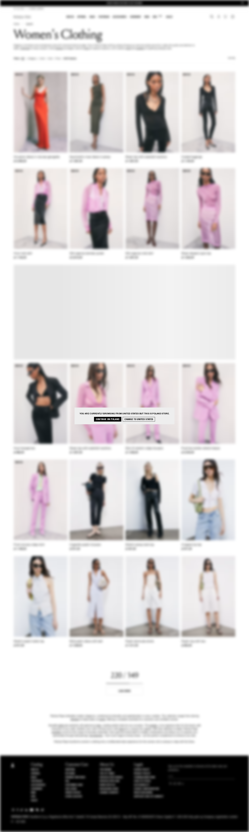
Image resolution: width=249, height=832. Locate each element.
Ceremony (135, 17)
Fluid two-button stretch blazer (200, 448)
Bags (92, 17)
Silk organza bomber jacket (87, 253)
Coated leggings (191, 157)
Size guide (71, 789)
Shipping (70, 769)
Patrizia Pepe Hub (110, 781)
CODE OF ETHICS (142, 781)
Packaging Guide (109, 789)
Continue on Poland (107, 419)
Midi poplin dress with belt (86, 641)
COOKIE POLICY (142, 769)
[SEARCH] (212, 17)
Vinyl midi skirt (23, 253)
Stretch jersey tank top (140, 545)
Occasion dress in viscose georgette (37, 157)
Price (57, 59)
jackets (153, 725)
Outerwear (25, 49)
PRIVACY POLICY (142, 773)
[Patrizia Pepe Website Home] (22, 17)
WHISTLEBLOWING (143, 792)
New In (70, 17)
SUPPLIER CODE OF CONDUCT (149, 796)
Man (146, 17)
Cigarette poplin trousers (85, 545)
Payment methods (75, 777)
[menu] (119, 17)
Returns (70, 773)
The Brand (105, 769)
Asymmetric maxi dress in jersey (90, 157)
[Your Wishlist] (225, 17)
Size (50, 59)
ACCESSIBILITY (142, 785)
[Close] (242, 3)
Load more (124, 691)
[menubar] (119, 17)
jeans (122, 729)
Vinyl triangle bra (24, 448)
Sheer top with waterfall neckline (146, 157)
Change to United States (138, 419)
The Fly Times (107, 773)
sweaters (140, 49)
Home (16, 24)
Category (32, 59)
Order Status (73, 792)
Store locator (73, 796)
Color (42, 59)
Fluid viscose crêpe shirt (29, 545)
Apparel (81, 17)
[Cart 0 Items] (233, 17)
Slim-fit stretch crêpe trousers (144, 448)
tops (98, 725)
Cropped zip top (191, 545)
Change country (109, 792)
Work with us (107, 785)
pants (128, 49)
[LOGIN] (219, 17)
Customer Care (74, 785)
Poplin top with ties (193, 641)
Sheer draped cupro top (196, 253)
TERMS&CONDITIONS (144, 777)
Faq (67, 781)
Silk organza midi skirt (139, 253)
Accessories (120, 17)
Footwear (103, 17)
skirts (87, 49)
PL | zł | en (19, 9)
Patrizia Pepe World (111, 777)
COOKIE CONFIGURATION (146, 789)
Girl (157, 16)
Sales (169, 17)
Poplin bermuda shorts (140, 641)
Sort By (231, 58)
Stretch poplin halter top (29, 641)
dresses (59, 49)
